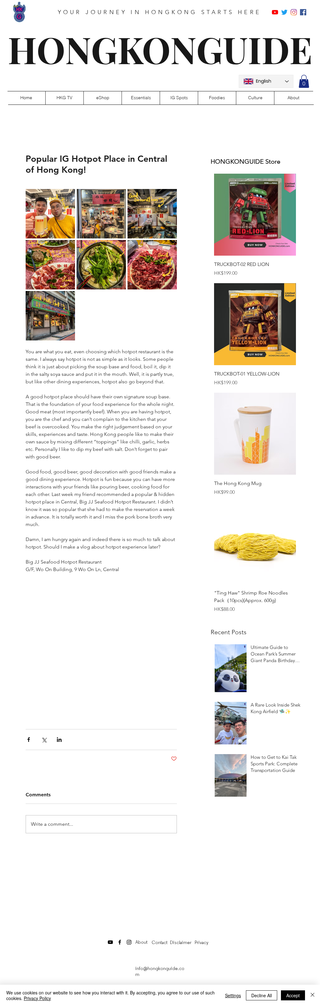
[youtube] (275, 12)
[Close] (312, 995)
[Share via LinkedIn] (59, 740)
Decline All (261, 995)
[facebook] (303, 12)
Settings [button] (233, 995)
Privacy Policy (37, 998)
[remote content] (101, 644)
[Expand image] (50, 213)
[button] (303, 81)
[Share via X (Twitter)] (44, 740)
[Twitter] (284, 12)
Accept (293, 995)
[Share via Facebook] (29, 740)
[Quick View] (255, 215)
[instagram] (294, 12)
